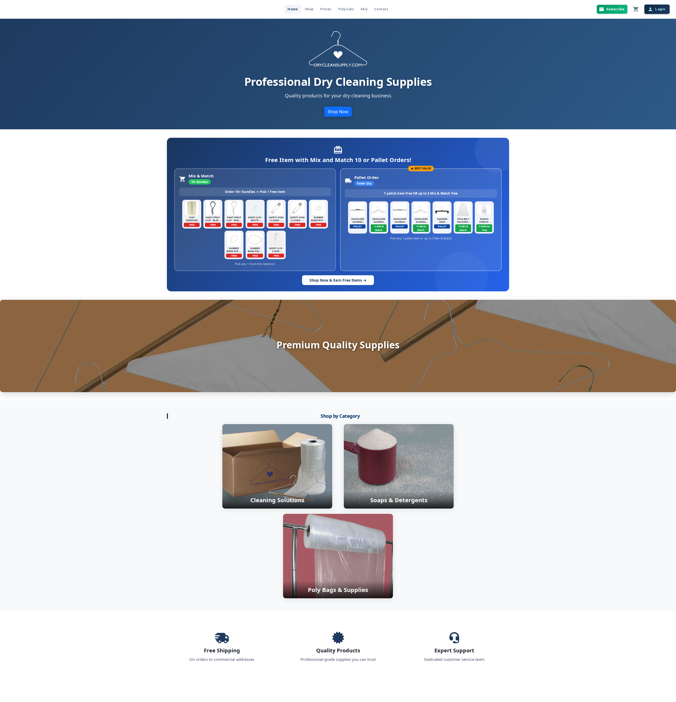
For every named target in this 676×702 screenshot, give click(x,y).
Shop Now (338, 112)
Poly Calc (346, 9)
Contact (381, 9)
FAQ (364, 9)
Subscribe (615, 9)
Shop (309, 9)
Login (660, 9)
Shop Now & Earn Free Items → (338, 280)
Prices (325, 9)
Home (293, 9)
